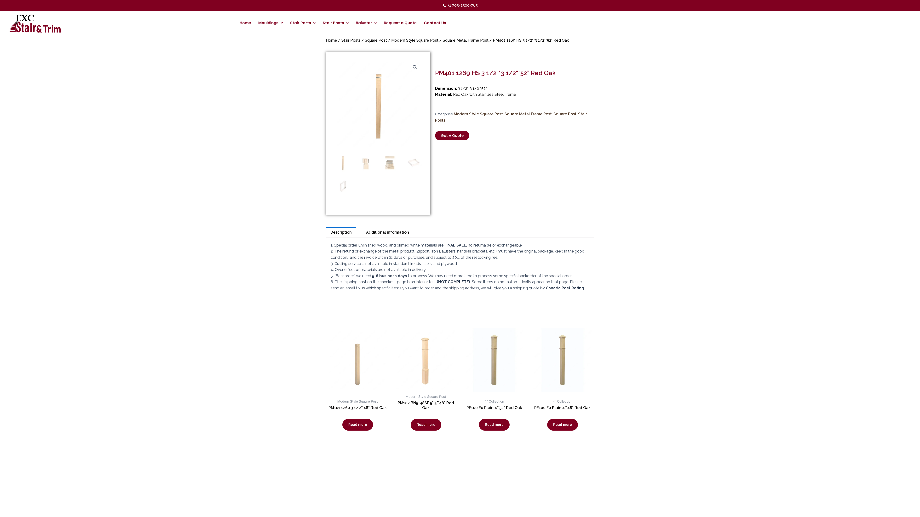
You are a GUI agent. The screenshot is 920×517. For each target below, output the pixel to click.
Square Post (376, 40)
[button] (452, 135)
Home (245, 23)
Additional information (387, 232)
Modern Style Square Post (414, 40)
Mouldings (268, 23)
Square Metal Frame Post (466, 40)
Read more (357, 424)
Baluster (364, 23)
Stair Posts (333, 23)
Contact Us (435, 23)
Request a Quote (400, 23)
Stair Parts (300, 23)
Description (341, 232)
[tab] (341, 232)
